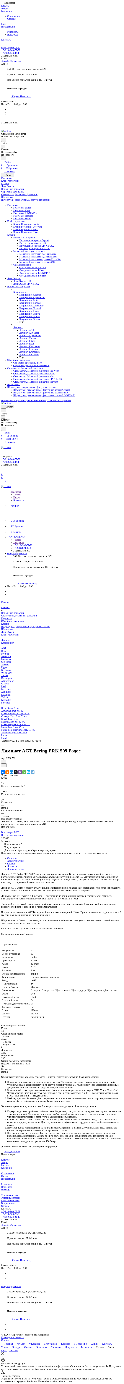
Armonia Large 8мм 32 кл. (14, 732)
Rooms (4, 651)
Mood (4, 738)
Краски (5, 623)
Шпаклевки (7, 629)
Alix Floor (6, 691)
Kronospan (6, 678)
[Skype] (28, 772)
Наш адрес (12, 34)
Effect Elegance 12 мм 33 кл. (15, 724)
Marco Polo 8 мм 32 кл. (12, 727)
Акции (4, 1162)
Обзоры (5, 1206)
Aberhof (5, 664)
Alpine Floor (7, 681)
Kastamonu (6, 670)
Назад (17, 494)
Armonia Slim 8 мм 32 (12, 711)
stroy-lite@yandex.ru (11, 61)
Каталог (5, 1159)
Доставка (12, 866)
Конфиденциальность (12, 1337)
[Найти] (3, 158)
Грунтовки (6, 618)
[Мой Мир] (11, 772)
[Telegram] (32, 772)
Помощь (5, 1189)
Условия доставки (10, 1197)
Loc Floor (6, 689)
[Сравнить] (4, 765)
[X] (16, 772)
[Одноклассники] (7, 772)
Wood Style (6, 672)
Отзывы (11, 19)
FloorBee (5, 702)
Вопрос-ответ (8, 1203)
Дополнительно (15, 869)
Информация (8, 1178)
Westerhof (6, 656)
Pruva (4, 735)
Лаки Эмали (7, 632)
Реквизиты (12, 32)
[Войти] (2, 471)
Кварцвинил (7, 643)
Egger (4, 667)
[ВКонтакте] (3, 772)
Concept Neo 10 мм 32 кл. (14, 716)
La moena (6, 659)
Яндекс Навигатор (21, 96)
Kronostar (6, 700)
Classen (5, 683)
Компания (6, 1168)
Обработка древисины (12, 621)
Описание (12, 858)
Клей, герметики (10, 634)
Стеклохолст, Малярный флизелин (19, 615)
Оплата (11, 863)
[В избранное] (3, 761)
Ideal (3, 686)
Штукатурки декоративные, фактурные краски (25, 626)
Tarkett (4, 697)
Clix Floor (6, 662)
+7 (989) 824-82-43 (10, 53)
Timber (4, 675)
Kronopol (5, 694)
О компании (13, 16)
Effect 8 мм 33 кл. (10, 719)
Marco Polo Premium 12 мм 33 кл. (18, 730)
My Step (5, 653)
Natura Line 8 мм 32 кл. (13, 721)
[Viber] (20, 772)
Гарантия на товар (10, 1200)
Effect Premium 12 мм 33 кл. (15, 713)
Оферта (5, 1340)
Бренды (5, 1165)
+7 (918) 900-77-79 (10, 47)
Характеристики (15, 861)
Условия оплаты (9, 1195)
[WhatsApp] (24, 772)
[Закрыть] (2, 1354)
